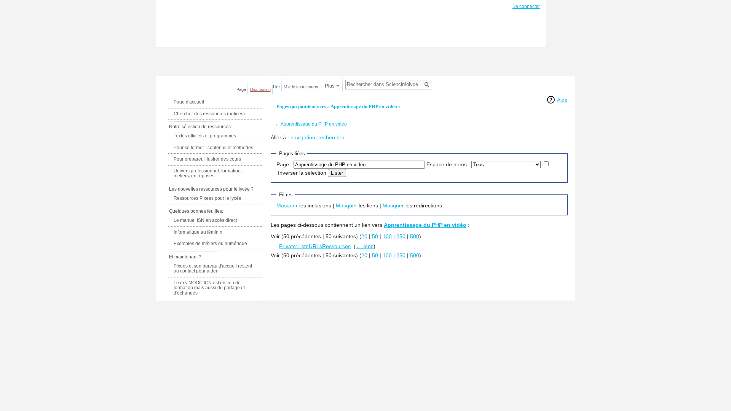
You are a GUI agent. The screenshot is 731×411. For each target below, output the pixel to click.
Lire (276, 86)
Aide (562, 100)
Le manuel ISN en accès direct (205, 220)
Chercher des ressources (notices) (209, 113)
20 (364, 236)
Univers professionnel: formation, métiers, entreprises (208, 173)
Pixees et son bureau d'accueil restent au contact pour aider (213, 268)
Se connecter (526, 6)
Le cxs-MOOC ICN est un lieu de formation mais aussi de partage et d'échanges (209, 288)
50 (375, 236)
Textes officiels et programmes (205, 136)
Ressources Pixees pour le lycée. (208, 198)
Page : (284, 164)
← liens (364, 246)
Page (241, 89)
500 (414, 236)
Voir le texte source (301, 86)
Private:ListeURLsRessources (315, 246)
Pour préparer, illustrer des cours (207, 159)
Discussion (260, 89)
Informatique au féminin (198, 232)
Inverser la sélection (302, 173)
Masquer (287, 205)
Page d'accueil (189, 102)
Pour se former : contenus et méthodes (213, 147)
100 (387, 236)
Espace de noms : (448, 164)
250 (400, 236)
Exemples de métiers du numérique (210, 243)
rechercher (331, 137)
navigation (302, 137)
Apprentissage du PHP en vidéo (314, 123)
